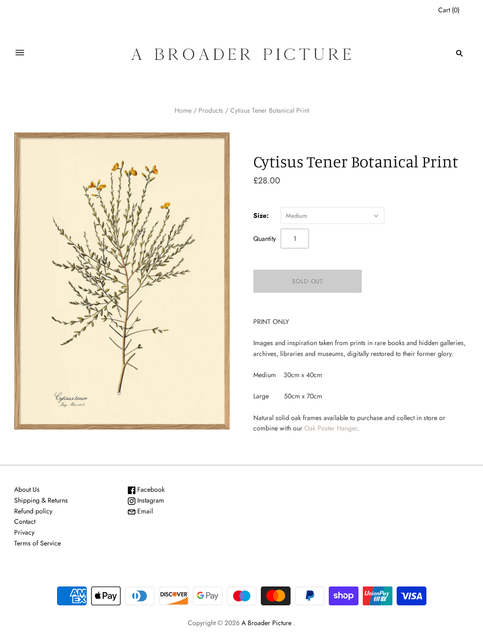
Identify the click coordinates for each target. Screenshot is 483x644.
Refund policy (33, 511)
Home (183, 110)
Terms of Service (37, 543)
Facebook (150, 489)
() (448, 10)
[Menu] (19, 53)
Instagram (149, 500)
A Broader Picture (266, 622)
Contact (24, 521)
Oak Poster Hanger (330, 428)
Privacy (24, 532)
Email (144, 511)
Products (211, 110)
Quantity (264, 238)
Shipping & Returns (41, 500)
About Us (27, 489)
